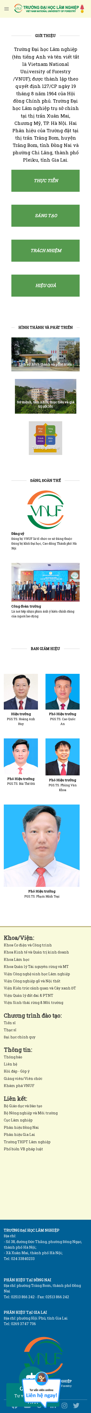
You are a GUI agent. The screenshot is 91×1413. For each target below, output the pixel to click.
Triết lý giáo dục (45, 448)
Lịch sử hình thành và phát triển (45, 364)
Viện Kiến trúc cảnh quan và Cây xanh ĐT (40, 988)
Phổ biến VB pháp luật (23, 1149)
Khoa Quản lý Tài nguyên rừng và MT (36, 966)
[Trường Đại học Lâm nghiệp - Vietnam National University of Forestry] (49, 8)
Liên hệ (10, 1064)
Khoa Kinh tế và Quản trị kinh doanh (36, 952)
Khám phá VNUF (19, 1085)
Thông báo (13, 1057)
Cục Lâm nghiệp (18, 1120)
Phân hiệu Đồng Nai (21, 1127)
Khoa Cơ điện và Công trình (28, 945)
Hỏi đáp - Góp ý (17, 1071)
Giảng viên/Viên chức (23, 1078)
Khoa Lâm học (16, 959)
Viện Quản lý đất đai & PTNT (28, 995)
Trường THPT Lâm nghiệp (27, 1141)
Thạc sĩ (10, 1029)
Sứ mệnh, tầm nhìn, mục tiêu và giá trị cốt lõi (45, 404)
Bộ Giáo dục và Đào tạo (23, 1105)
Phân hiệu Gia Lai (19, 1134)
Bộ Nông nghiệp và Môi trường (31, 1113)
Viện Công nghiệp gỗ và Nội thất (32, 981)
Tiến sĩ (9, 1022)
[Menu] (6, 9)
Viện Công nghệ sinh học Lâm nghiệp (37, 973)
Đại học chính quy (19, 1037)
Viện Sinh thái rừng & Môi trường (33, 1002)
